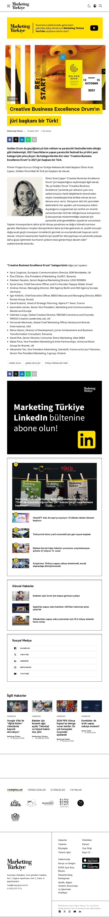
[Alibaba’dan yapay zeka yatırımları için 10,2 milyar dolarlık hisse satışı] (20, 620)
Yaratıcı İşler (64, 852)
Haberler (13, 99)
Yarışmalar (15, 789)
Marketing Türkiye (15, 131)
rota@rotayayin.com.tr (17, 885)
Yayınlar (76, 789)
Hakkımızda (64, 859)
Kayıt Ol (86, 852)
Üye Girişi (87, 848)
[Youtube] (74, 911)
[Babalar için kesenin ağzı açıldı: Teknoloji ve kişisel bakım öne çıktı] (42, 706)
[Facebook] (59, 911)
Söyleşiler (63, 848)
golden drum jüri (33, 363)
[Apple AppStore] (90, 861)
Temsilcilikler (37, 789)
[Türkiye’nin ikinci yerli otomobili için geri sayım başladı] (20, 533)
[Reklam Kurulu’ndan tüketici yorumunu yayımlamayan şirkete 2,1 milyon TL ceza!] (20, 548)
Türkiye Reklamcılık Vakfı (56, 363)
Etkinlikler (58, 789)
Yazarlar (62, 844)
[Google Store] (90, 868)
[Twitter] (64, 911)
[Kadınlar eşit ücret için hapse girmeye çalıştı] (20, 596)
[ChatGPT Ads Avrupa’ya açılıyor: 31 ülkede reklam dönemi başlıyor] (20, 518)
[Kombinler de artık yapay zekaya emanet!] (91, 706)
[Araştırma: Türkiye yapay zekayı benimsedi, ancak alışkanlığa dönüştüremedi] (20, 563)
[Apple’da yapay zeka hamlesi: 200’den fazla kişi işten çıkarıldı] (20, 608)
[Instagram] (69, 911)
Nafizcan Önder (13, 736)
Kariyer (85, 844)
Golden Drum (15, 363)
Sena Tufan (86, 731)
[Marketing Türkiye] (21, 6)
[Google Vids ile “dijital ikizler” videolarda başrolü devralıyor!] (17, 706)
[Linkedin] (80, 911)
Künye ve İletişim (66, 863)
